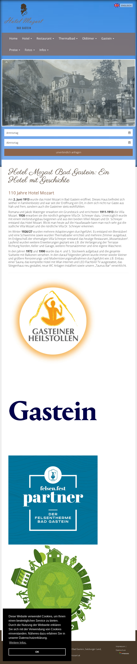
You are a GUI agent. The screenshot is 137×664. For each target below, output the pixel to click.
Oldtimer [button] (88, 38)
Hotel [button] (26, 38)
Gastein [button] (106, 38)
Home (13, 38)
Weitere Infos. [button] (17, 642)
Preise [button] (13, 50)
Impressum (120, 646)
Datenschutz (121, 650)
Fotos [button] (29, 50)
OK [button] (37, 651)
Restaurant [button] (44, 38)
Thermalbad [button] (67, 38)
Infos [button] (43, 50)
